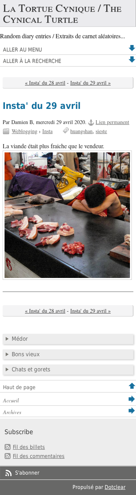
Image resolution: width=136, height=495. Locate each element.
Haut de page (19, 387)
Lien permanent (112, 122)
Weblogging (24, 131)
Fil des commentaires (39, 456)
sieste (101, 131)
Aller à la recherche (32, 61)
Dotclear (115, 487)
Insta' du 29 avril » (90, 82)
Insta (47, 131)
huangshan (81, 131)
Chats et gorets (31, 369)
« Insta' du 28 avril (45, 82)
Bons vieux (26, 354)
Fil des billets (29, 447)
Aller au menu (22, 50)
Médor (20, 338)
